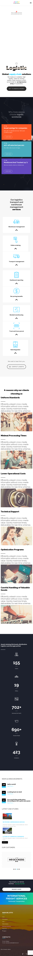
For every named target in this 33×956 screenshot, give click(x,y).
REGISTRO (4, 928)
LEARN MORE (8, 154)
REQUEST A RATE (16, 889)
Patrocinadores (5, 923)
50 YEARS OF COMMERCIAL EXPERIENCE (13, 836)
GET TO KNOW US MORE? (16, 88)
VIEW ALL (5, 842)
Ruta (3, 921)
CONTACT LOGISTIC (18, 366)
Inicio (3, 916)
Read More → (10, 786)
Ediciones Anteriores (6, 926)
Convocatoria (5, 919)
